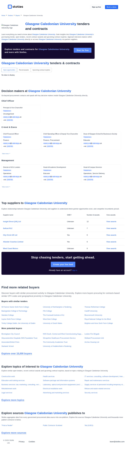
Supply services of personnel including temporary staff (105, 385)
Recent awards (24, 70)
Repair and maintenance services (97, 380)
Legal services (6, 393)
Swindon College (7, 315)
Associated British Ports (10, 342)
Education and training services (13, 380)
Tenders (10, 15)
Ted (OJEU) (89, 425)
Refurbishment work (8, 389)
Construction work (8, 376)
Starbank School (7, 346)
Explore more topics (12, 400)
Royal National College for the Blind (98, 319)
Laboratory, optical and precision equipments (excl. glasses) (63, 385)
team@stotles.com (117, 442)
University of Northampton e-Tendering (57, 307)
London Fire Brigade (92, 334)
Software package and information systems (59, 380)
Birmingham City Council (10, 334)
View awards (111, 222)
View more (5, 153)
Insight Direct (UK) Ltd (12, 222)
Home (3, 15)
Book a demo (112, 7)
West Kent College (50, 319)
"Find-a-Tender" (7, 425)
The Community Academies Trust (55, 342)
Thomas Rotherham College (95, 307)
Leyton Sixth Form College (11, 319)
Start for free (83, 50)
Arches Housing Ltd (92, 342)
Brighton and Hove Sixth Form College (99, 323)
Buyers (18, 15)
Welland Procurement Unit (94, 338)
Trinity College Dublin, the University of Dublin (18, 323)
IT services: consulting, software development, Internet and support (105, 376)
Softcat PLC (7, 228)
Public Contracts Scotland (52, 425)
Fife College (47, 311)
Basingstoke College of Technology (14, 311)
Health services (49, 376)
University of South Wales (52, 323)
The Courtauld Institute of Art (53, 315)
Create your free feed (63, 264)
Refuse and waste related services (97, 389)
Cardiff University (91, 311)
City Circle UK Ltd (10, 235)
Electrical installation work (52, 389)
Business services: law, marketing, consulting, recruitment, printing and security (21, 385)
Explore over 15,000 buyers (16, 353)
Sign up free (96, 7)
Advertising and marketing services (56, 393)
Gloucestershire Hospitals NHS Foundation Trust (19, 338)
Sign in (74, 270)
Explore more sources (13, 432)
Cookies (32, 442)
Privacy (22, 442)
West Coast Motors (10, 248)
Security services (91, 393)
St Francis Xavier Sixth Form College (15, 307)
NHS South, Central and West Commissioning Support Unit (63, 334)
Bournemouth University (93, 315)
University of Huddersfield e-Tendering (57, 346)
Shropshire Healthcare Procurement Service (59, 338)
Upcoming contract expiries (41, 70)
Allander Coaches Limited (13, 242)
